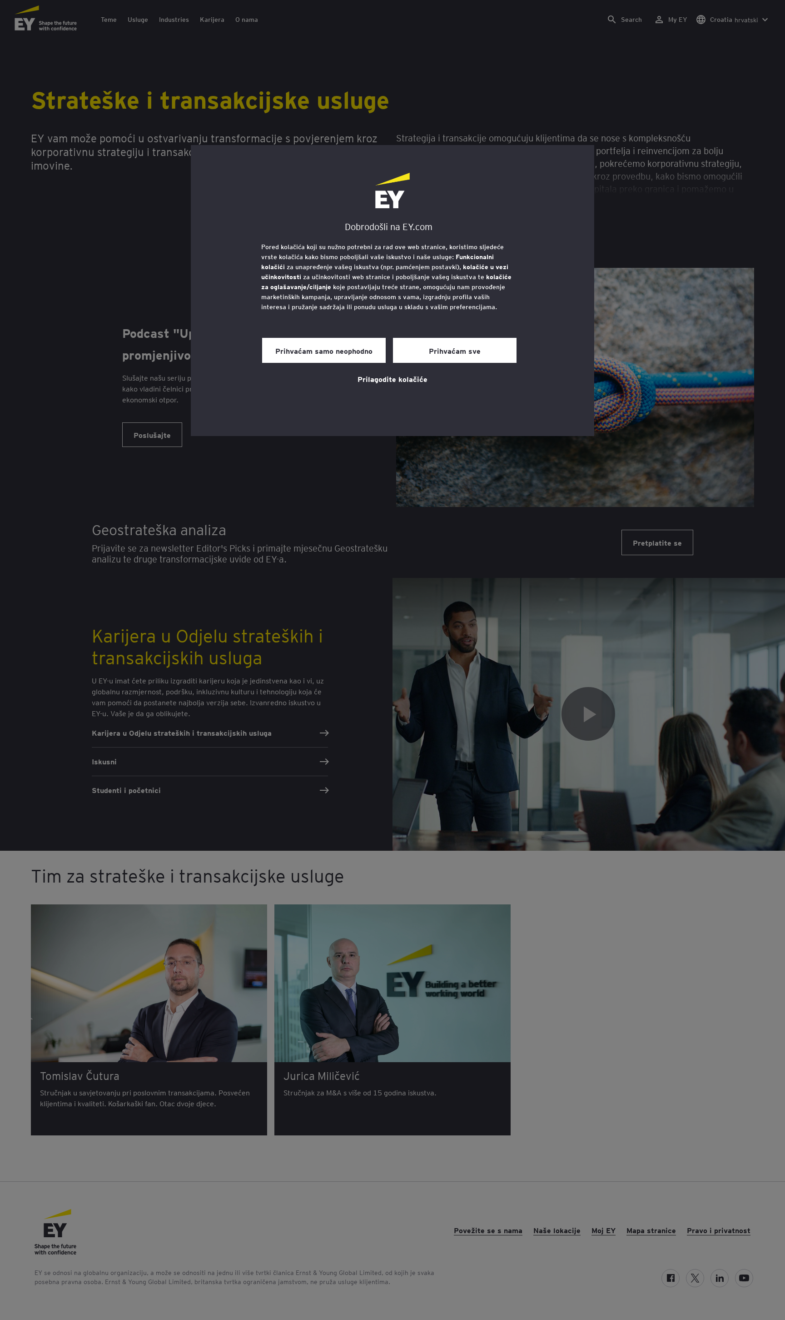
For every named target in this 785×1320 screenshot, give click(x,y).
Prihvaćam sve (455, 351)
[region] (392, 290)
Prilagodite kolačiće (392, 379)
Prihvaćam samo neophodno (324, 351)
